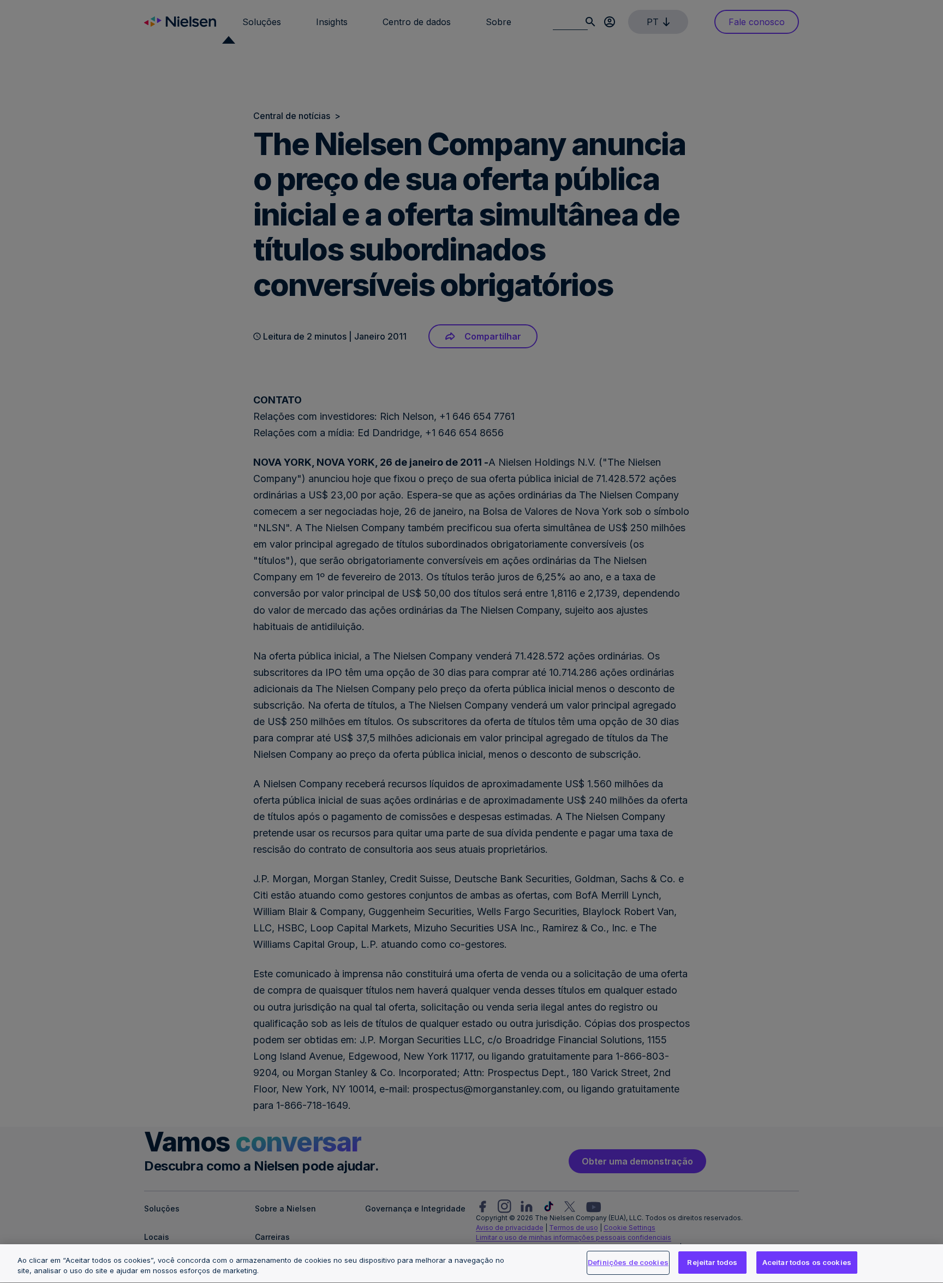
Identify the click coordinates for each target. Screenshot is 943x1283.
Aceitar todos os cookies (806, 1262)
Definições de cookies (628, 1262)
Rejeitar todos (712, 1262)
